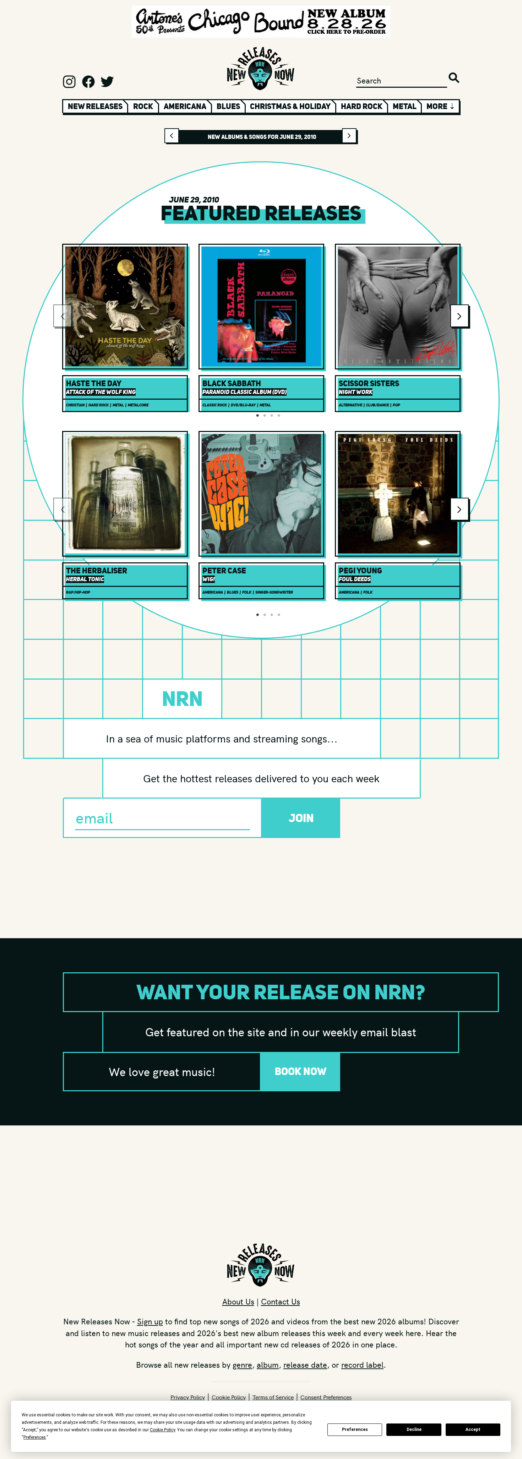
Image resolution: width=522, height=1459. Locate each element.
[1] (257, 415)
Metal (405, 106)
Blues (228, 106)
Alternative (350, 405)
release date (305, 1364)
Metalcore (138, 405)
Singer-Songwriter (274, 592)
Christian (75, 405)
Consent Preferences (326, 1397)
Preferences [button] (34, 1437)
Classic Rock (214, 405)
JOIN (301, 818)
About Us (238, 1301)
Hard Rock (361, 106)
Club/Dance (377, 405)
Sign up (150, 1321)
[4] (278, 415)
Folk (246, 592)
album (268, 1364)
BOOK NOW (301, 1071)
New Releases (95, 106)
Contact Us (280, 1301)
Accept (473, 1429)
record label (362, 1364)
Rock (143, 106)
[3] (271, 415)
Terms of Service (273, 1397)
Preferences (355, 1429)
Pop (396, 405)
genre (242, 1364)
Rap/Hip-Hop (78, 592)
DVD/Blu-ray (243, 405)
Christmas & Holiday (290, 106)
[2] (264, 415)
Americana (185, 106)
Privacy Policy (187, 1397)
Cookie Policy (229, 1397)
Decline (414, 1429)
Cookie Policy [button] (162, 1429)
